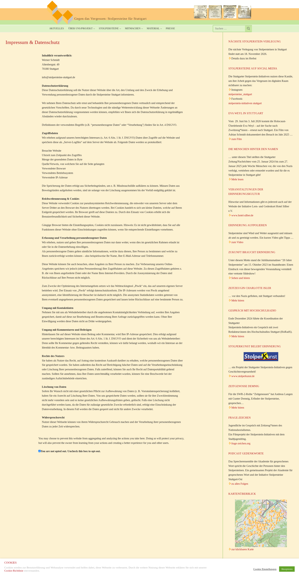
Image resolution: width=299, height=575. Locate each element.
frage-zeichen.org (240, 443)
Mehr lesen (237, 179)
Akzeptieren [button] (287, 569)
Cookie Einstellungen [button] (265, 569)
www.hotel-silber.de (242, 215)
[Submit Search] (248, 28)
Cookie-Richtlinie (13, 570)
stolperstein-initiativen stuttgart (245, 103)
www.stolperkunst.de (243, 376)
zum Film (236, 139)
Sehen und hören (240, 278)
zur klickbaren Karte (242, 549)
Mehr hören (237, 300)
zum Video (237, 242)
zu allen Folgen (239, 483)
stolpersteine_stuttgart (240, 94)
